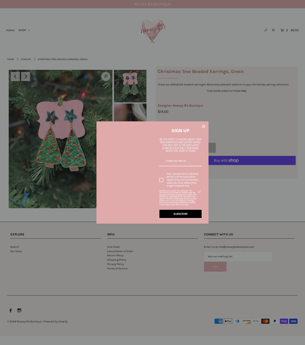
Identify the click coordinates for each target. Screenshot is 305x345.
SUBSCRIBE (180, 213)
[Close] (204, 126)
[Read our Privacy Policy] (199, 191)
